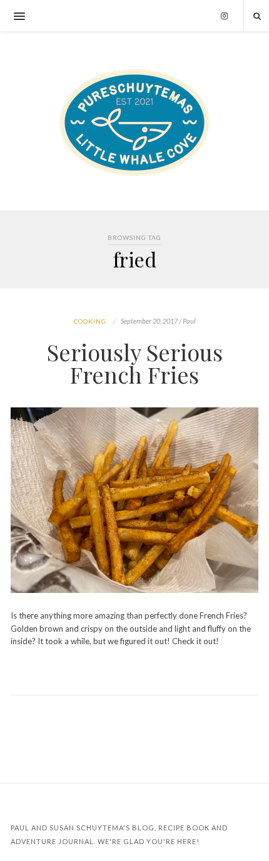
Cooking (90, 321)
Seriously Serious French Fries (135, 363)
